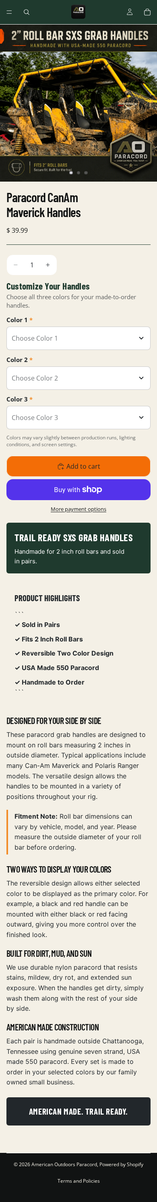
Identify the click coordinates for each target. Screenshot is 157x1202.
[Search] (26, 12)
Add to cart (83, 466)
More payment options (78, 509)
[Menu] (9, 12)
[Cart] (147, 12)
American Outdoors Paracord (64, 1164)
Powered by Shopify (121, 1164)
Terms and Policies (79, 1180)
